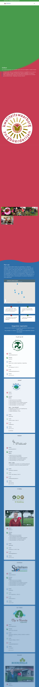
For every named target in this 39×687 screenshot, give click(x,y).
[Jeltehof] (7, 215)
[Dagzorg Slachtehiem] (19, 215)
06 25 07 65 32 (7, 0)
